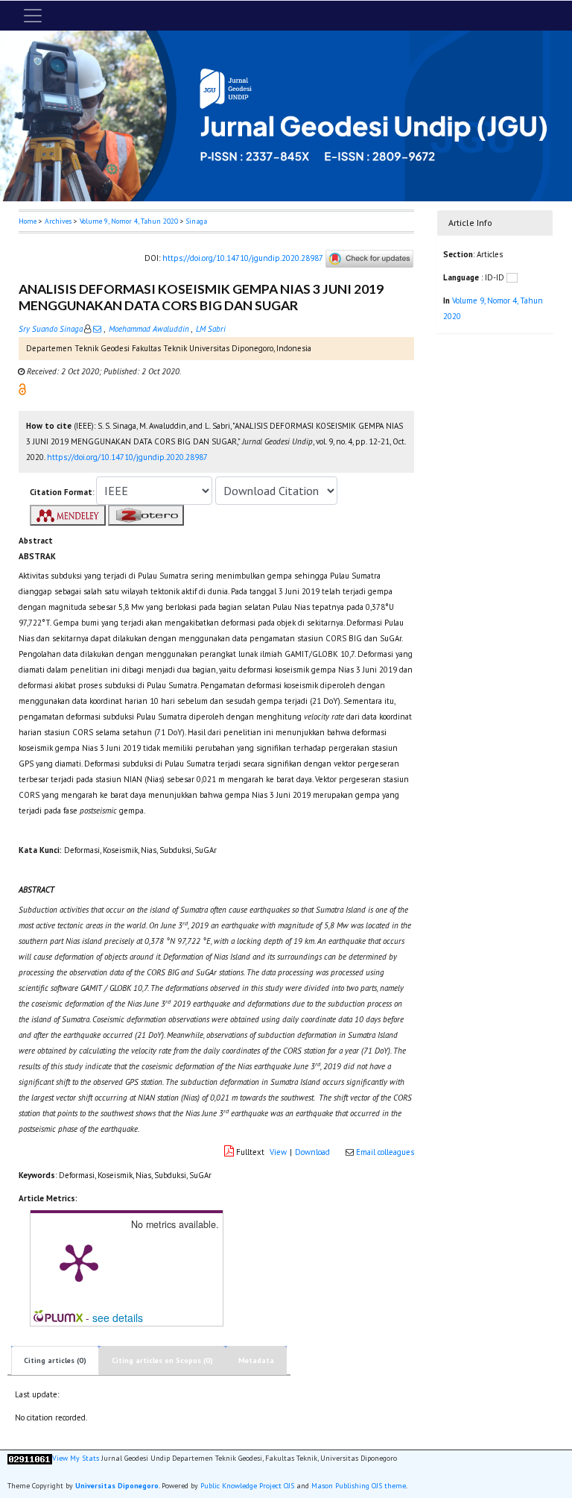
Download (312, 1152)
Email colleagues (385, 1152)
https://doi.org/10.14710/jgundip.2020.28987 (242, 258)
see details (117, 1317)
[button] (22, 388)
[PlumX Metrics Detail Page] (79, 1261)
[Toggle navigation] (33, 16)
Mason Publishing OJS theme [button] (358, 1486)
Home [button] (27, 221)
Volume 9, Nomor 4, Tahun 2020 (129, 221)
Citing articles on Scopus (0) (162, 1360)
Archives (58, 221)
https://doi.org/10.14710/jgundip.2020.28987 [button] (127, 457)
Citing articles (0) (55, 1360)
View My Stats (75, 1458)
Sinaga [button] (196, 221)
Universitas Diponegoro (117, 1486)
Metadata (256, 1360)
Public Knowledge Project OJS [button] (247, 1486)
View (278, 1152)
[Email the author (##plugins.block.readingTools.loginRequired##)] (97, 329)
